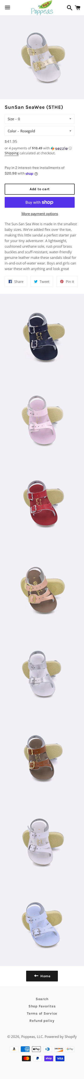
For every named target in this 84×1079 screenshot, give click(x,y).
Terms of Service (42, 1013)
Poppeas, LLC (32, 1036)
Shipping (12, 153)
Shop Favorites (42, 1006)
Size (11, 118)
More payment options (39, 213)
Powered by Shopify (61, 1036)
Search (42, 999)
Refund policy (42, 1021)
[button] (40, 148)
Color (12, 131)
